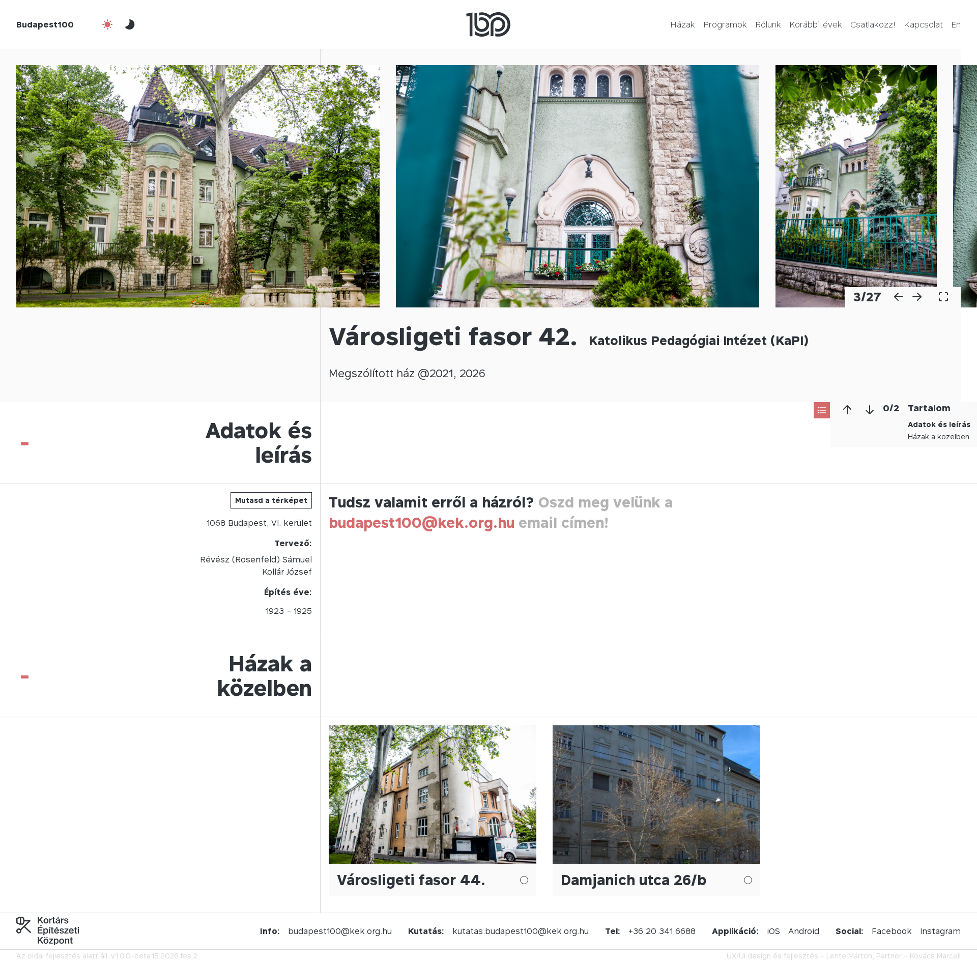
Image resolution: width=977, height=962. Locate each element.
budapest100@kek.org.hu (421, 522)
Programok (725, 24)
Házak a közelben (938, 436)
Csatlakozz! (873, 24)
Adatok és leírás (939, 424)
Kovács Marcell (935, 955)
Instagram (940, 931)
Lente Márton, (850, 955)
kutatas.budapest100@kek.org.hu (520, 931)
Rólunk (768, 24)
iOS (773, 931)
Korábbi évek (815, 24)
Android (803, 931)
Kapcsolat (923, 24)
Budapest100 (45, 24)
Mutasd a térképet (271, 500)
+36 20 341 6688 (662, 931)
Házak (682, 24)
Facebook (892, 931)
